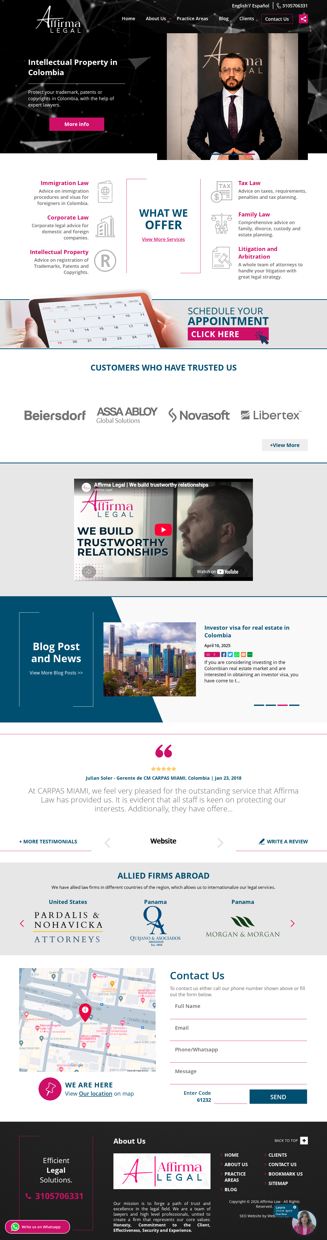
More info (76, 124)
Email (182, 1027)
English (240, 6)
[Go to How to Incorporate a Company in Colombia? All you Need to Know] (149, 659)
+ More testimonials (48, 841)
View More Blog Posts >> (56, 673)
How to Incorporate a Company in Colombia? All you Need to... (251, 631)
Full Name (188, 1006)
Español (260, 6)
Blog (224, 18)
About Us (156, 18)
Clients (246, 18)
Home (128, 18)
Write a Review (287, 841)
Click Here (215, 333)
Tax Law (249, 183)
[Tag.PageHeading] (223, 654)
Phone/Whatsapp (196, 1049)
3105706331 (295, 6)
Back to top (286, 1140)
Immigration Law (65, 183)
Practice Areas (192, 18)
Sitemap (278, 1183)
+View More (285, 445)
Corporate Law (68, 217)
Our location (95, 1093)
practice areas (235, 1177)
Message (186, 1071)
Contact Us (277, 19)
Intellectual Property (59, 252)
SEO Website (250, 1215)
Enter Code (197, 1096)
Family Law (254, 214)
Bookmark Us (285, 1174)
